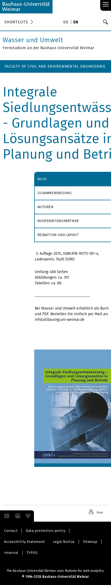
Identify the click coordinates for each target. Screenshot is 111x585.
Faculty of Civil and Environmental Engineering (55, 66)
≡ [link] (105, 4)
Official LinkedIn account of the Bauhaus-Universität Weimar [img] (17, 516)
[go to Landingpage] (26, 6)
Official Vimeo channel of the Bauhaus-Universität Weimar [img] (28, 516)
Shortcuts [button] (16, 22)
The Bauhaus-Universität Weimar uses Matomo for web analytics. (55, 571)
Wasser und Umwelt (33, 40)
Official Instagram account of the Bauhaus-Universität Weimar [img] (5, 516)
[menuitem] (67, 23)
